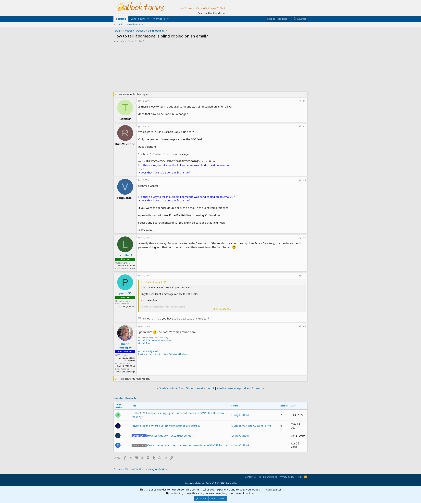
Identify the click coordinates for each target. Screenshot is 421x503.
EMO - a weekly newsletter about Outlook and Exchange (163, 354)
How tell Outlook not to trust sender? (163, 435)
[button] (148, 19)
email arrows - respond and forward (239, 388)
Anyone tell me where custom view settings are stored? (166, 426)
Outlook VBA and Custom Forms (251, 426)
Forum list (118, 24)
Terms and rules (268, 476)
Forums (121, 19)
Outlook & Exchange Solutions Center (155, 340)
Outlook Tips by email (148, 351)
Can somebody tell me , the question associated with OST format (180, 445)
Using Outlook (240, 415)
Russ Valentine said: (151, 282)
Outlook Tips (144, 343)
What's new (138, 19)
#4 (304, 237)
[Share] (300, 101)
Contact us (251, 476)
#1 (304, 100)
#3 (304, 180)
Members (159, 19)
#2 (304, 126)
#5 (304, 275)
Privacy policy (286, 476)
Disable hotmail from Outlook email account (186, 388)
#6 (304, 326)
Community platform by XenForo (211, 483)
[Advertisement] (193, 67)
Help (299, 476)
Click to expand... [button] (222, 308)
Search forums (135, 24)
